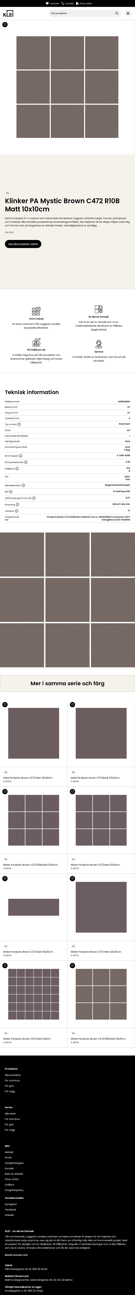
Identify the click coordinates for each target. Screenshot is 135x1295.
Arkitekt (9, 1152)
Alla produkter (13, 1075)
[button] (128, 13)
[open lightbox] (67, 600)
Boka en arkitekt (14, 1174)
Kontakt (9, 1168)
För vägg (10, 1091)
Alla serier (10, 1113)
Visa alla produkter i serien (23, 244)
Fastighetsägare (14, 1163)
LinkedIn (9, 1215)
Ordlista (9, 1184)
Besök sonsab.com (16, 1255)
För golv (9, 1086)
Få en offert (12, 1179)
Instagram (11, 1204)
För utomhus (12, 1080)
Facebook (10, 1209)
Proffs (8, 1157)
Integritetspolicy (14, 1190)
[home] (26, 13)
